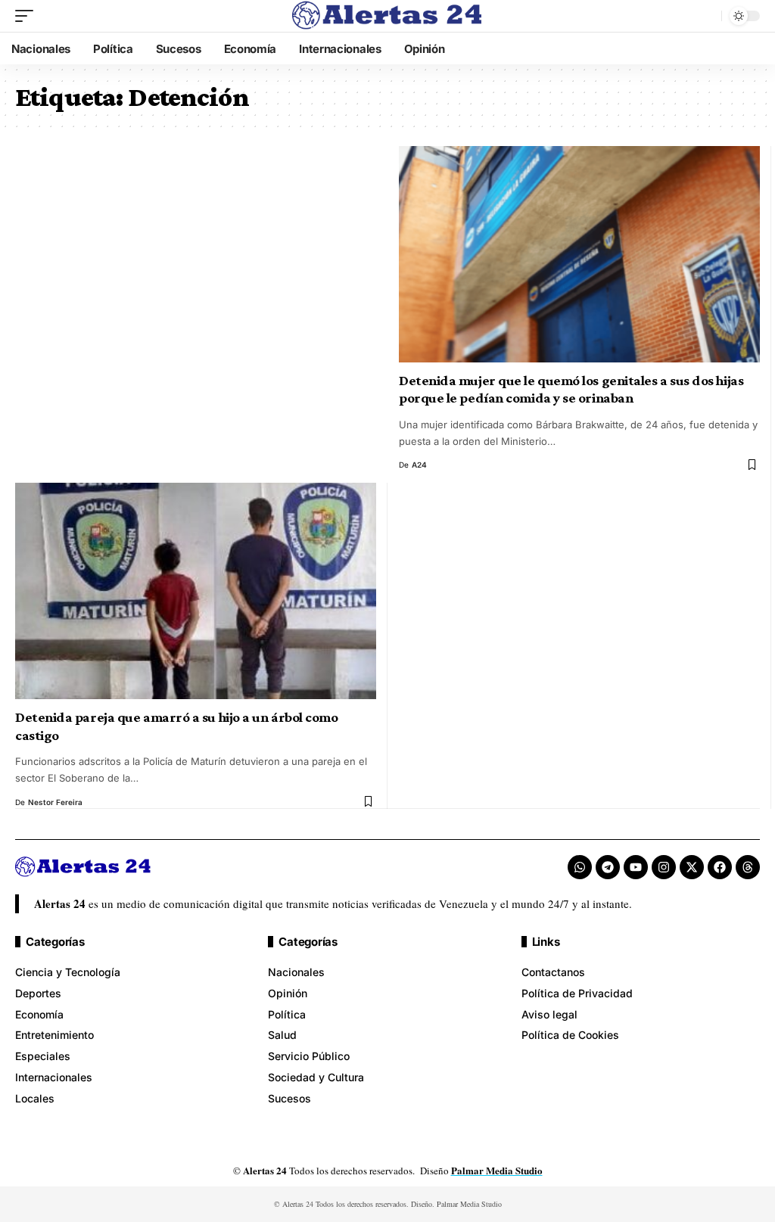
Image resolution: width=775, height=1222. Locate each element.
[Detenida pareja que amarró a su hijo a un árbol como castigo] (195, 591)
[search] (706, 15)
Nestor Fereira (55, 802)
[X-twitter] (692, 867)
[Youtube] (636, 867)
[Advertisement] (195, 258)
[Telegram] (608, 867)
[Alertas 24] (387, 16)
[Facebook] (720, 867)
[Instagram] (664, 867)
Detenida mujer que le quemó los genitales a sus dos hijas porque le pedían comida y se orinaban (571, 389)
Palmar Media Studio (497, 1170)
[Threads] (748, 867)
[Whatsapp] (580, 867)
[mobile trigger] (28, 16)
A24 (419, 464)
